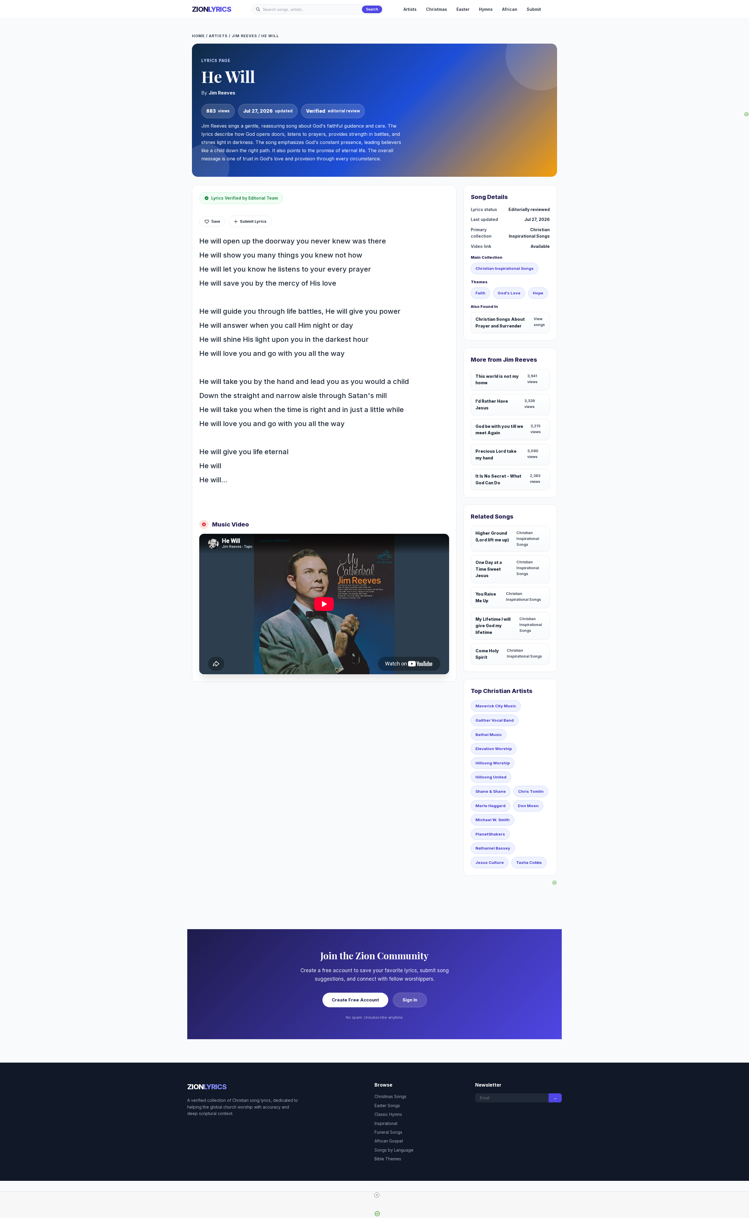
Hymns (486, 9)
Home (198, 36)
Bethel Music (488, 734)
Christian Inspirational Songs (504, 268)
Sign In (410, 1000)
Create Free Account (355, 1000)
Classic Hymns (388, 1114)
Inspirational (385, 1123)
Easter (463, 9)
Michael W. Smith (492, 819)
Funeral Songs (388, 1132)
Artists (410, 9)
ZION (211, 9)
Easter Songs (387, 1105)
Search (372, 9)
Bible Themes (387, 1158)
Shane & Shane (490, 791)
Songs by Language (393, 1149)
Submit (534, 9)
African (509, 9)
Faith (480, 293)
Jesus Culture (489, 862)
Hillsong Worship (492, 763)
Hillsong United (490, 777)
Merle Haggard (490, 805)
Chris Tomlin (531, 791)
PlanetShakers (490, 834)
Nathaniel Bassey (492, 848)
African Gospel (388, 1140)
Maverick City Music (495, 706)
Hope (538, 293)
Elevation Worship (493, 748)
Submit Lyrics (253, 221)
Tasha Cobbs (529, 862)
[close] (376, 1195)
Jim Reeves (244, 36)
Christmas (436, 9)
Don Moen (528, 805)
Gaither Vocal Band (494, 720)
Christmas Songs (390, 1096)
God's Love (509, 293)
